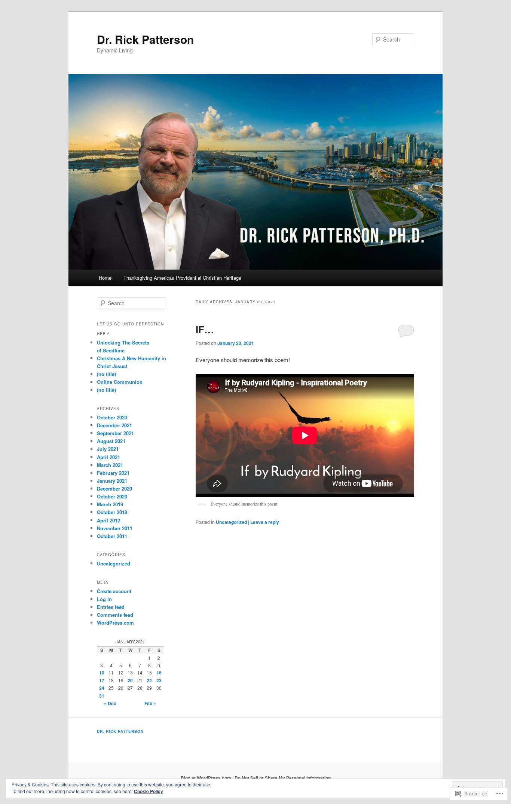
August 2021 (111, 441)
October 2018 (112, 512)
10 (101, 672)
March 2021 (110, 464)
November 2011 (114, 528)
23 (159, 680)
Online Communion (120, 381)
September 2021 (115, 433)
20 (130, 680)
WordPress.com (115, 622)
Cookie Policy (148, 791)
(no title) (106, 373)
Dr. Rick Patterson (145, 39)
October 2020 (112, 496)
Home (105, 277)
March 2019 (110, 504)
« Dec (110, 703)
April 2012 (108, 520)
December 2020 (114, 488)
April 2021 (108, 457)
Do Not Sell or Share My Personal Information (283, 777)
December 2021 (114, 425)
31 (101, 695)
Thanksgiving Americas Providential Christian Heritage (182, 277)
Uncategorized (231, 522)
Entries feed (111, 606)
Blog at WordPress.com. (206, 777)
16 (159, 672)
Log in (104, 599)
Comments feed (115, 614)
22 (149, 680)
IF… (205, 329)
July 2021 (108, 448)
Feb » (150, 703)
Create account (114, 591)
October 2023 (112, 417)
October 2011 (112, 536)
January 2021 (112, 480)
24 (101, 688)
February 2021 (113, 472)
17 (101, 680)
